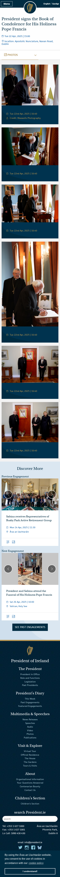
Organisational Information (30, 779)
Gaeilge (55, 3)
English (47, 3)
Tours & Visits (30, 765)
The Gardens (30, 762)
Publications (30, 737)
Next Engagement (13, 551)
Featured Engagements (30, 705)
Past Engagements (30, 702)
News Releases (30, 719)
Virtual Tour (30, 751)
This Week (30, 698)
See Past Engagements (30, 627)
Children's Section (30, 803)
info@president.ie (33, 842)
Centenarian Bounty (30, 786)
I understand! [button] (30, 871)
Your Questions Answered (30, 782)
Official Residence (30, 754)
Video (30, 730)
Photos (30, 734)
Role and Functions (30, 678)
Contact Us (30, 790)
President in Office (30, 674)
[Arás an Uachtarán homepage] (30, 650)
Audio (30, 726)
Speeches (30, 723)
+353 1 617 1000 (15, 826)
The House (30, 758)
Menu (7, 3)
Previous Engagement (15, 476)
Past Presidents (30, 685)
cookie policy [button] (36, 863)
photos (11, 55)
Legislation (30, 681)
